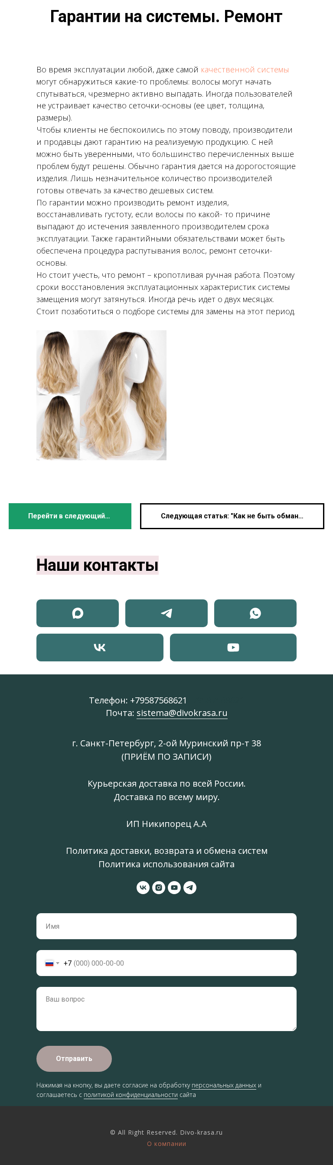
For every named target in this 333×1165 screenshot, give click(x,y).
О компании (166, 1143)
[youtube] (174, 887)
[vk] (143, 887)
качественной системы (245, 69)
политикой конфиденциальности (131, 1094)
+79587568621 (158, 700)
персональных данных (224, 1085)
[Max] (77, 613)
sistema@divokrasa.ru (182, 713)
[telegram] (189, 887)
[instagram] (158, 887)
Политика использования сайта (166, 864)
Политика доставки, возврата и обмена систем (167, 850)
